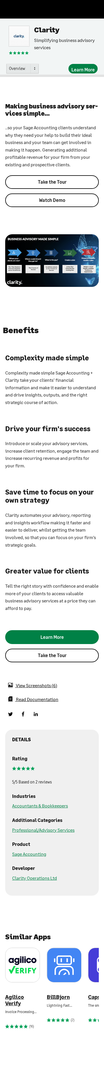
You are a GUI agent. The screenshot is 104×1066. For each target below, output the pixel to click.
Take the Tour (52, 182)
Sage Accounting (29, 854)
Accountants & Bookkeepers (40, 805)
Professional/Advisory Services (43, 830)
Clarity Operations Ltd (34, 878)
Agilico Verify (14, 1000)
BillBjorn (58, 997)
